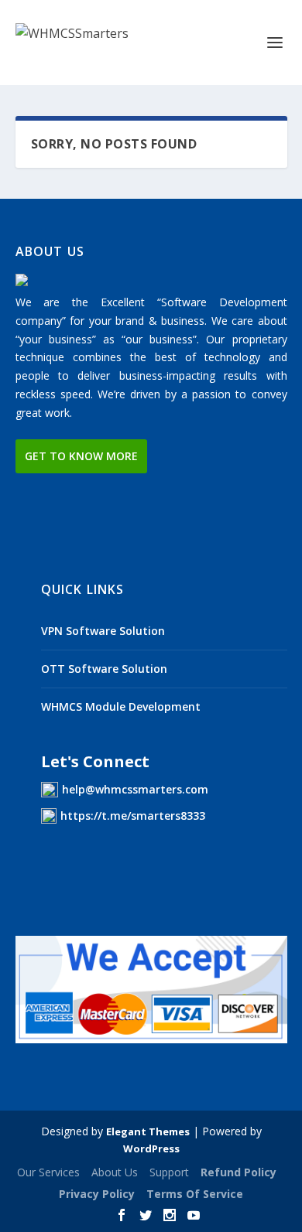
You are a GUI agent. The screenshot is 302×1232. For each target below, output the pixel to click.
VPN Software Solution (103, 630)
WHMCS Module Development (121, 706)
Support (169, 1172)
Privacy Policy (97, 1193)
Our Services (48, 1172)
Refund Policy (238, 1172)
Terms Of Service (194, 1193)
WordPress (151, 1148)
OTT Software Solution (104, 668)
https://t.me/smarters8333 (132, 815)
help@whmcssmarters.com (135, 789)
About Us (114, 1172)
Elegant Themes (148, 1131)
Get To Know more (81, 456)
